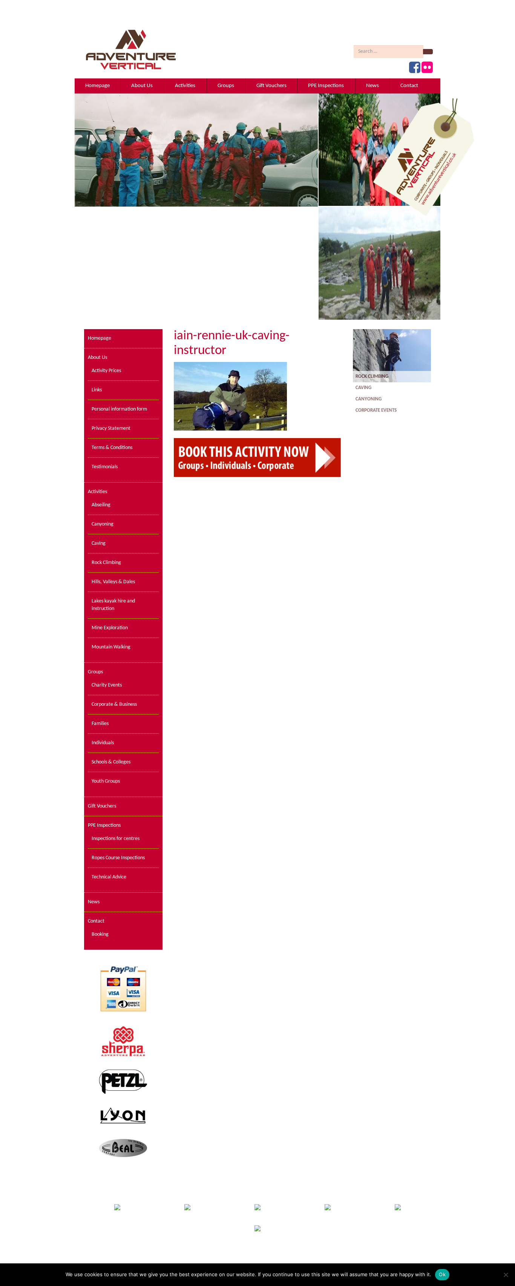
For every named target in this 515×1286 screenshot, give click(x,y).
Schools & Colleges (111, 762)
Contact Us (290, 1261)
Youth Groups (106, 781)
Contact (409, 86)
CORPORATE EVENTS (377, 410)
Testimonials (105, 467)
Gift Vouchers (271, 86)
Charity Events (107, 685)
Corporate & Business (114, 704)
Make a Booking (324, 1261)
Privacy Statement (111, 428)
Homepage (97, 86)
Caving (99, 543)
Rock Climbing (106, 563)
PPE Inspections (326, 86)
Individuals (103, 743)
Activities (185, 86)
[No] (505, 1274)
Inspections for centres (115, 838)
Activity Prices (106, 371)
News (372, 86)
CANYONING (369, 399)
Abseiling (101, 505)
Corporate (236, 1261)
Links (97, 390)
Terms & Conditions (112, 448)
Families (100, 724)
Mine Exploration (110, 628)
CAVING (364, 387)
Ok (442, 1274)
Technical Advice (109, 877)
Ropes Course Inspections (118, 858)
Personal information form (119, 409)
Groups (226, 86)
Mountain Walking (111, 647)
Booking (100, 934)
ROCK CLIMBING (372, 376)
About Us (142, 86)
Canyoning (102, 524)
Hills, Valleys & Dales (113, 582)
